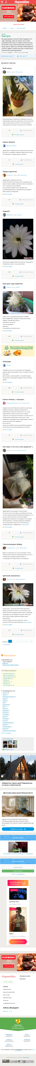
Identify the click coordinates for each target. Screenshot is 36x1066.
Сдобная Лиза (14, 901)
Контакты (23, 979)
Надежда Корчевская (12, 403)
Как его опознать (21, 450)
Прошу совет (19, 72)
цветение (5, 710)
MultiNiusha (10, 215)
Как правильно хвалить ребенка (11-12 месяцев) (18, 854)
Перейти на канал (16, 829)
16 (31, 641)
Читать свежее (8, 982)
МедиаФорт (18, 1025)
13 (19, 392)
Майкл (11, 934)
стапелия (5, 714)
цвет (4, 706)
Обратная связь (7, 997)
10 (19, 340)
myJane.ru (9, 1039)
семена (5, 700)
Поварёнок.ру (9, 1034)
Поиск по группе (10, 655)
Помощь (5, 986)
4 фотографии (8, 194)
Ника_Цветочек (11, 548)
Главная (5, 28)
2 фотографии (8, 527)
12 (19, 537)
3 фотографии (8, 330)
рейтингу (5, 663)
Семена (5, 680)
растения (5, 718)
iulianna (9, 72)
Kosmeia (9, 579)
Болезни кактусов (8, 673)
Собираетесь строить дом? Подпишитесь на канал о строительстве (17, 784)
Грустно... (6, 1011)
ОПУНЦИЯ (7, 362)
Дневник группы (8, 56)
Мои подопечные (22, 175)
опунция (5, 712)
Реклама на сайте (25, 976)
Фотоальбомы (7, 739)
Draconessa (10, 175)
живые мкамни (9, 142)
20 (19, 134)
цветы (4, 698)
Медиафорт (26, 1057)
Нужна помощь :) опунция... (14, 399)
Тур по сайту (6, 995)
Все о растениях (21, 28)
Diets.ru (27, 1034)
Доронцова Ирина (11, 145)
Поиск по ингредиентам (18, 874)
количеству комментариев (10, 665)
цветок (5, 716)
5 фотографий (8, 266)
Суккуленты (6, 682)
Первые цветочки (10, 171)
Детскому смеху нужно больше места (18, 793)
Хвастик (20, 215)
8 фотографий (8, 624)
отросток (5, 728)
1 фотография (8, 429)
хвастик (5, 708)
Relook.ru (9, 1044)
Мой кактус (7, 68)
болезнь (5, 724)
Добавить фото (8, 749)
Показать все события (18, 942)
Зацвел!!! (6, 211)
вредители (6, 704)
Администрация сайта (9, 992)
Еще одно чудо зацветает (13, 284)
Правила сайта (7, 989)
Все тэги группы (6, 733)
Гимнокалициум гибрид (12, 544)
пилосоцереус (7, 726)
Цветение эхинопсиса (11, 576)
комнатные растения (9, 730)
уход (4, 702)
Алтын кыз (9, 450)
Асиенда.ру (27, 1039)
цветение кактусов (8, 696)
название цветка (8, 722)
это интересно (7, 685)
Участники (22, 56)
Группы (12, 28)
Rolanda (9, 287)
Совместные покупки (18, 24)
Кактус (5, 694)
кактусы (5, 692)
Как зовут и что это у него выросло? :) (18, 447)
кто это (5, 720)
